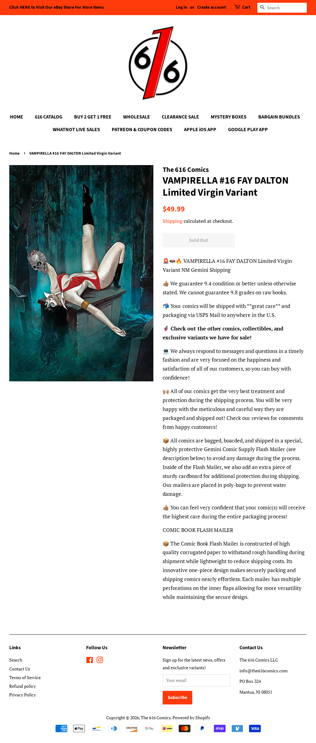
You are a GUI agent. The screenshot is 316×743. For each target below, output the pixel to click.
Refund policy (22, 686)
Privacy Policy (22, 695)
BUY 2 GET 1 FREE (92, 117)
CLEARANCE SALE (180, 117)
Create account (211, 7)
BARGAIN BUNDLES (279, 117)
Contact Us (19, 669)
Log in (181, 7)
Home (14, 153)
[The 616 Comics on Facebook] (89, 661)
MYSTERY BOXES (229, 117)
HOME (16, 117)
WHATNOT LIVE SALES (76, 129)
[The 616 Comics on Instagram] (99, 661)
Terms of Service (25, 677)
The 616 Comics (156, 717)
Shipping (172, 221)
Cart (246, 7)
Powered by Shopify (191, 717)
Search (15, 660)
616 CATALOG (48, 117)
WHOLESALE (136, 117)
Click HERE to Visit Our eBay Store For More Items (56, 7)
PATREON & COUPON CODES (142, 129)
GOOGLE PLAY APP (248, 129)
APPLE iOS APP (200, 129)
